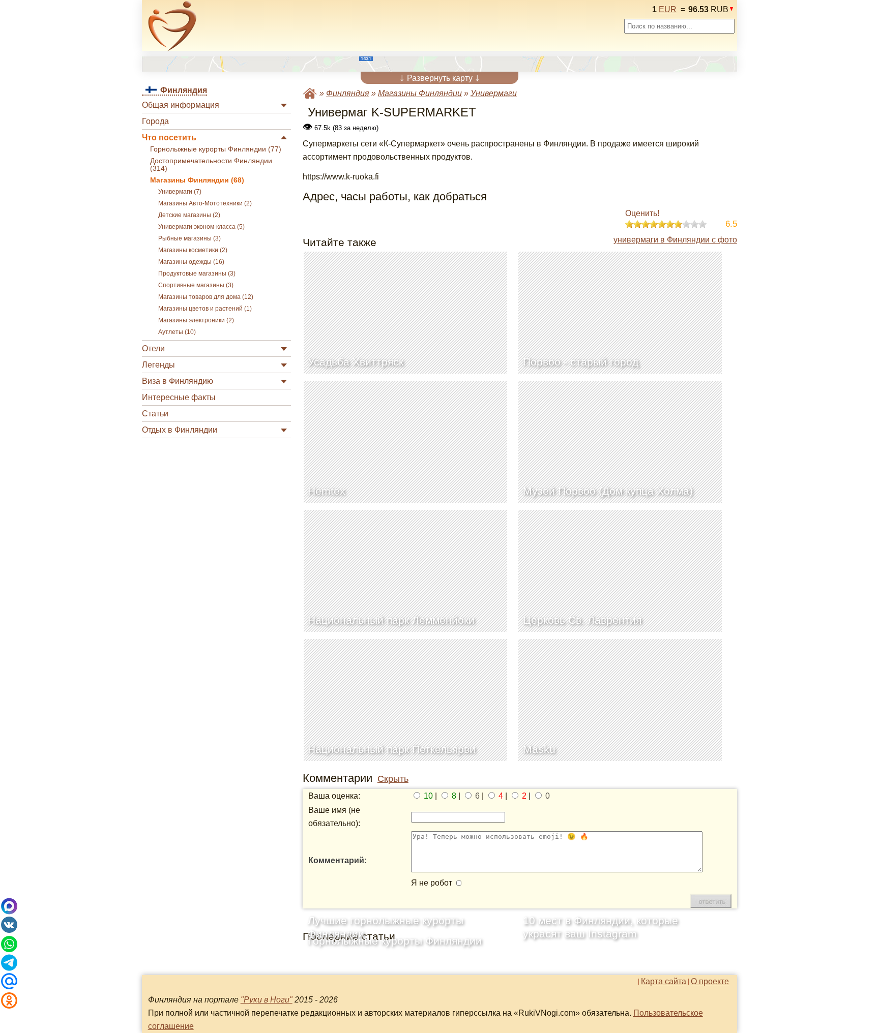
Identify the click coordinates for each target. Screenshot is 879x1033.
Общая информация (180, 105)
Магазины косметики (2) (192, 250)
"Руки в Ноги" (266, 999)
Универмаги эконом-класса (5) (201, 227)
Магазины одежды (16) (191, 262)
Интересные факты (179, 397)
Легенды (158, 365)
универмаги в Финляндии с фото (675, 239)
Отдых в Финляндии (179, 430)
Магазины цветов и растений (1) (205, 309)
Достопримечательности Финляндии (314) (211, 164)
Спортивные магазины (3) (195, 285)
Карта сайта (663, 982)
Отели (153, 348)
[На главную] (172, 26)
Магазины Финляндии (420, 93)
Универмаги (494, 93)
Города (155, 121)
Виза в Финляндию (177, 381)
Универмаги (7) (179, 192)
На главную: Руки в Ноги (310, 93)
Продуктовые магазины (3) (197, 273)
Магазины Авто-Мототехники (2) (205, 203)
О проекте (710, 982)
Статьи (155, 413)
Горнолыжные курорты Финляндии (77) (215, 149)
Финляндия (347, 93)
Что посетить (169, 137)
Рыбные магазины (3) (189, 238)
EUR (668, 9)
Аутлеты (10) (177, 332)
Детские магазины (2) (189, 215)
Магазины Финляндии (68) (197, 180)
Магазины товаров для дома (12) (205, 297)
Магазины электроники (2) (196, 320)
